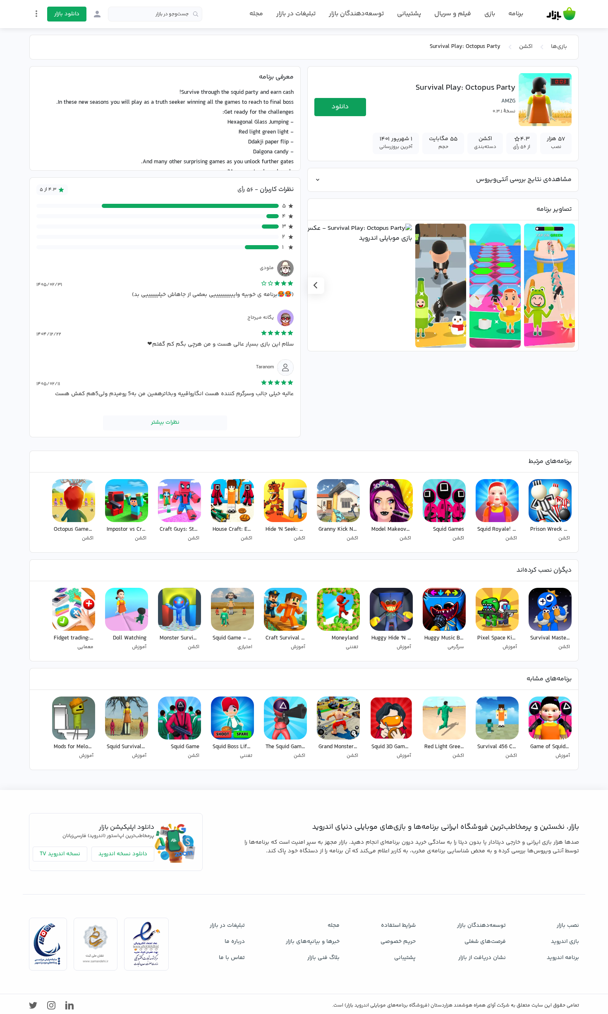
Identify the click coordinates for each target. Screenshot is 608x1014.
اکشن (525, 46)
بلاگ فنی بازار (323, 957)
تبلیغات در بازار (296, 14)
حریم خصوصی (398, 941)
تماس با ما (232, 957)
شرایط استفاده (398, 925)
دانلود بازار (66, 14)
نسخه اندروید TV (60, 854)
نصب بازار (568, 925)
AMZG (508, 101)
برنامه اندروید (563, 957)
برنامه (515, 14)
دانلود (340, 107)
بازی (489, 14)
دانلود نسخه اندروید (122, 854)
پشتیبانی (409, 14)
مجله (256, 14)
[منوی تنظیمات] (36, 13)
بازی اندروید (565, 941)
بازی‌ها (559, 46)
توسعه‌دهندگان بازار (356, 14)
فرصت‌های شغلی (485, 941)
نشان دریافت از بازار (482, 957)
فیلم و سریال (452, 14)
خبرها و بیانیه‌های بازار (313, 941)
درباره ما (235, 941)
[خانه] (561, 14)
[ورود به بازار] (97, 14)
